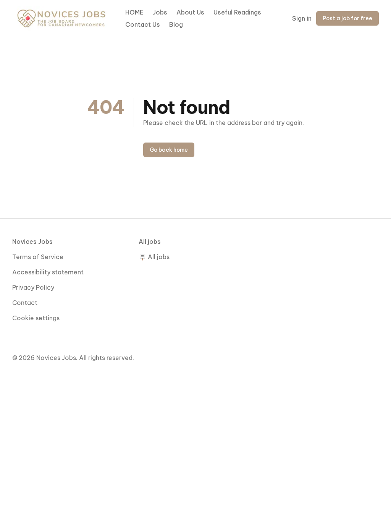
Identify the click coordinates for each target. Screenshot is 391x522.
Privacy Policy (33, 287)
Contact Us (142, 24)
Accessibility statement (48, 272)
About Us (190, 12)
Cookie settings (36, 318)
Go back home (169, 149)
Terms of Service (37, 257)
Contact (24, 302)
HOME (134, 12)
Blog (176, 24)
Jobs (160, 12)
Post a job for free (347, 18)
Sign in (302, 18)
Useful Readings (237, 12)
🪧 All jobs (154, 257)
